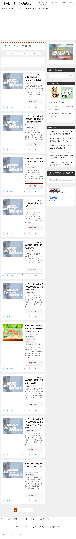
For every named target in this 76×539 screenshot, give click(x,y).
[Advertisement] (38, 26)
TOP (11, 519)
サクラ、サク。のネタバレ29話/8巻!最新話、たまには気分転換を (34, 287)
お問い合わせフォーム (40, 527)
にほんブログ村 (54, 200)
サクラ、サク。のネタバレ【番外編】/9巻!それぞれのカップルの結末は (34, 77)
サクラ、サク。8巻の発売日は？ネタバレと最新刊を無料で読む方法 (34, 328)
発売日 (38, 344)
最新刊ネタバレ (30, 341)
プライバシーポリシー (23, 527)
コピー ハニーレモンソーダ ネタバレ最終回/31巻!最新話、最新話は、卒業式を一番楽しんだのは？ (61, 155)
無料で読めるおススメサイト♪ (11, 8)
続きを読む (33, 101)
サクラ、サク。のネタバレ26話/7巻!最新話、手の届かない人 (34, 466)
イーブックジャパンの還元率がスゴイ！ (37, 8)
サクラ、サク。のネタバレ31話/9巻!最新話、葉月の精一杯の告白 (34, 203)
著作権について (55, 527)
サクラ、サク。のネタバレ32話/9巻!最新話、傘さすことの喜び (34, 161)
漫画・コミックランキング (57, 193)
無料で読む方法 (30, 344)
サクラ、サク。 (31, 83)
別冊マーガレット (30, 339)
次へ (27, 510)
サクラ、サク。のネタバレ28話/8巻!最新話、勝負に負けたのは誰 (34, 380)
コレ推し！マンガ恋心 (16, 3)
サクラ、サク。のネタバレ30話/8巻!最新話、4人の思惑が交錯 (34, 245)
